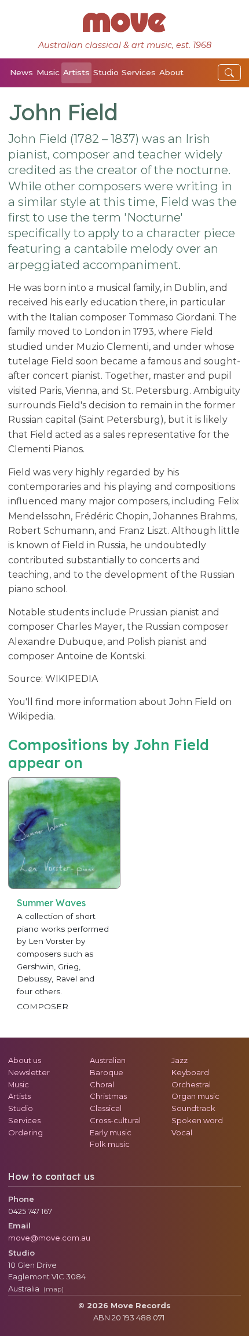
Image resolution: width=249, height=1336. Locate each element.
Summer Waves (51, 903)
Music (48, 72)
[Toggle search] (229, 72)
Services (139, 72)
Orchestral (191, 1084)
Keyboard (190, 1072)
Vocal (181, 1132)
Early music (110, 1132)
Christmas (108, 1096)
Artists (76, 72)
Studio (106, 72)
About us (24, 1060)
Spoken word (197, 1120)
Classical (106, 1108)
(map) (53, 1289)
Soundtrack (193, 1108)
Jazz (179, 1060)
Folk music (110, 1144)
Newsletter (29, 1072)
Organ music (195, 1096)
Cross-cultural (115, 1120)
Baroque (106, 1072)
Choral (102, 1084)
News (21, 72)
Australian (108, 1060)
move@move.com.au (49, 1237)
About (171, 72)
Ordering (25, 1132)
